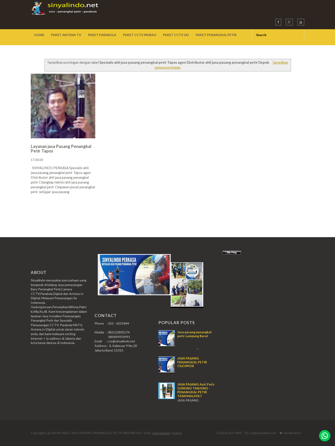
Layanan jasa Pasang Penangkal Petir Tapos (61, 148)
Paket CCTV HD (176, 35)
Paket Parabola (102, 35)
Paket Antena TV (66, 35)
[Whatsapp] (324, 435)
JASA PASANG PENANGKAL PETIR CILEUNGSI (192, 362)
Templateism (161, 433)
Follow (177, 433)
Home (39, 35)
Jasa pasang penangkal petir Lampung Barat (194, 334)
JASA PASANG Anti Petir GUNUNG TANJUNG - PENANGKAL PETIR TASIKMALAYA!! (196, 390)
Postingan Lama (281, 209)
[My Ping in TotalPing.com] (232, 253)
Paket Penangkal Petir (216, 35)
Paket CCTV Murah (139, 35)
